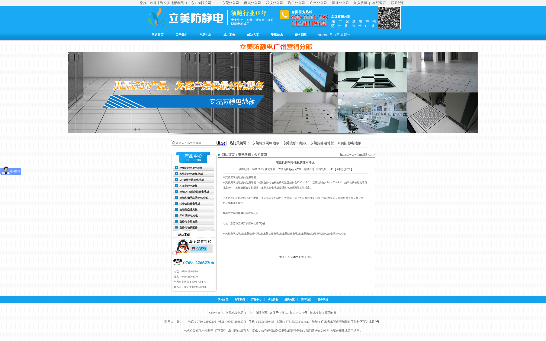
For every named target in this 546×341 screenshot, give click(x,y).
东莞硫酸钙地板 (295, 143)
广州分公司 (318, 3)
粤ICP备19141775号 (294, 312)
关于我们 (181, 34)
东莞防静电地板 (349, 143)
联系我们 (398, 3)
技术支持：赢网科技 (323, 312)
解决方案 (253, 34)
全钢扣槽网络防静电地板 (194, 197)
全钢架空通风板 (188, 209)
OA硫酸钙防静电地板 (192, 179)
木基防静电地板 (188, 185)
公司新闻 (260, 154)
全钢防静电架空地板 (191, 167)
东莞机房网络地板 (265, 143)
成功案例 (229, 34)
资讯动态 (277, 34)
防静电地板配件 (188, 227)
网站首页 (158, 34)
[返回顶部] (306, 257)
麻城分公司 (252, 3)
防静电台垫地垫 (188, 221)
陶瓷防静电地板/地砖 (191, 173)
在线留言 (379, 3)
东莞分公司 (230, 3)
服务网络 (301, 34)
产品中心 (205, 34)
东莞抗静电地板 (322, 143)
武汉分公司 (274, 3)
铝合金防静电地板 (190, 203)
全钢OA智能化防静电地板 (194, 191)
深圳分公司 (340, 3)
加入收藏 (360, 3)
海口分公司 (296, 3)
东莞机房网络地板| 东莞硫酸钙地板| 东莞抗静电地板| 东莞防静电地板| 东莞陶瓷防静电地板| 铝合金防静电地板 (284, 233)
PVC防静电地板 (189, 215)
